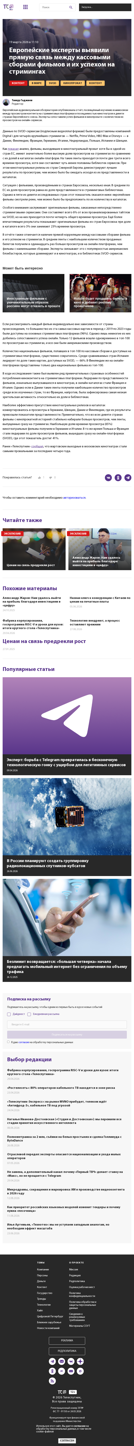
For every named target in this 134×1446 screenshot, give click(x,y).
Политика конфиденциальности (82, 1295)
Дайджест (19, 1014)
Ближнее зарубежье (49, 1322)
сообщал (37, 446)
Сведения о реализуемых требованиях (77, 1317)
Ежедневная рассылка (46, 1014)
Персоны (42, 1275)
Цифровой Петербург (50, 1316)
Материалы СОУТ (79, 1326)
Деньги (41, 1281)
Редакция (75, 1275)
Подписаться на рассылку (67, 1034)
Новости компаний (48, 1328)
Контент (42, 1287)
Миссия (73, 1269)
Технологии (44, 1305)
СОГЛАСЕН (67, 1440)
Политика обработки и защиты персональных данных (82, 1305)
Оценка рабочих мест (82, 1287)
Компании (43, 1269)
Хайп (40, 1310)
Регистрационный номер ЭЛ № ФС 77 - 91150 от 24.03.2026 (67, 1410)
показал (13, 149)
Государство (44, 1293)
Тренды (41, 1299)
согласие (23, 1042)
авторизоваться (74, 497)
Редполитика (77, 1281)
